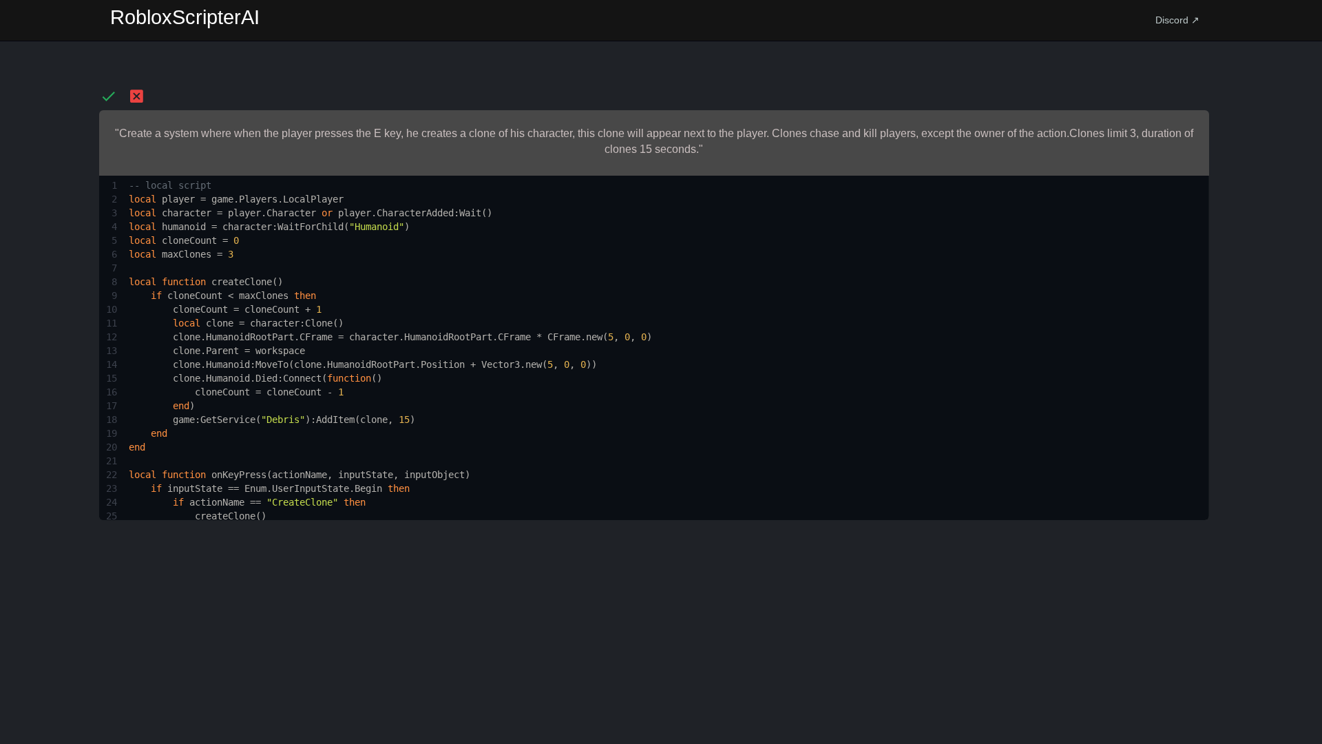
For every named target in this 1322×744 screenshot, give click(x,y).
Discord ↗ (1177, 19)
